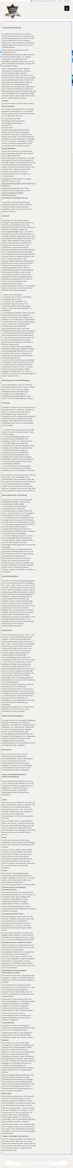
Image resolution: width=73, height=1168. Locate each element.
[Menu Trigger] (66, 8)
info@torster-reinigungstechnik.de (44, 1)
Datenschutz (21, 1161)
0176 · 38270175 (65, 1)
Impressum (15, 1161)
